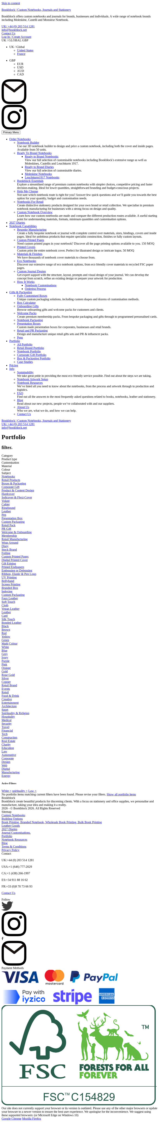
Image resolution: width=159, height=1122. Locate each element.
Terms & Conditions (14, 846)
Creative (7, 699)
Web (4, 765)
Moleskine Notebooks (38, 174)
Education (8, 748)
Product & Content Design (18, 490)
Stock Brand (9, 549)
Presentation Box (12, 518)
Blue (4, 650)
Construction (9, 737)
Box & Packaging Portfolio (33, 358)
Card (5, 615)
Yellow (6, 636)
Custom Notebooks (13, 815)
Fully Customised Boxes (32, 295)
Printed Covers (26, 247)
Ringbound (8, 507)
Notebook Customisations (40, 285)
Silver (5, 678)
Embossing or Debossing (17, 570)
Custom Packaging (13, 521)
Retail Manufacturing (15, 539)
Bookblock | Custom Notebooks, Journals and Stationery (36, 9)
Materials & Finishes (29, 254)
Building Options (12, 818)
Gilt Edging (9, 563)
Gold (5, 671)
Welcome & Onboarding (17, 532)
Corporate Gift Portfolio (31, 355)
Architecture (9, 706)
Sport (5, 709)
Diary (5, 546)
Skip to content (11, 3)
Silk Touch (8, 619)
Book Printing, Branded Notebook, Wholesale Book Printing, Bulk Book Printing (52, 822)
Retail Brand (9, 685)
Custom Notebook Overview (35, 212)
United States (25, 50)
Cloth (5, 605)
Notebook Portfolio (29, 351)
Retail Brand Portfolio (30, 348)
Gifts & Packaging (20, 292)
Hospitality (8, 716)
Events (6, 688)
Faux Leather (10, 598)
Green (5, 640)
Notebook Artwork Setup (32, 379)
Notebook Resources (30, 382)
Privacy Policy (10, 850)
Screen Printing (11, 584)
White (5, 647)
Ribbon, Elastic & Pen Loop (19, 574)
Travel (5, 727)
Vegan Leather (10, 608)
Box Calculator (26, 302)
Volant (6, 501)
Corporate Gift (10, 487)
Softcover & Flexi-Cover (17, 497)
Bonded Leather (11, 622)
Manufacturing (11, 772)
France (21, 53)
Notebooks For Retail (30, 201)
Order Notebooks (20, 139)
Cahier (6, 504)
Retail (5, 692)
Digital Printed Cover (15, 560)
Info (11, 368)
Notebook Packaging (30, 320)
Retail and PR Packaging (32, 330)
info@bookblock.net (14, 30)
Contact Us (8, 33)
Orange (6, 668)
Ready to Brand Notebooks (41, 156)
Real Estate (8, 741)
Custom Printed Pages (30, 240)
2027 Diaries (17, 222)
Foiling (6, 553)
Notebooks (8, 476)
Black (5, 626)
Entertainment (10, 702)
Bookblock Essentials (30, 181)
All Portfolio (24, 344)
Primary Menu (11, 132)
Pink (4, 664)
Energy (6, 775)
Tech (5, 734)
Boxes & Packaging (14, 483)
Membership (9, 535)
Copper (6, 681)
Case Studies (25, 361)
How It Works (26, 281)
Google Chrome (11, 1118)
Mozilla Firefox (31, 1118)
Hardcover (8, 494)
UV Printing (9, 577)
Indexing (7, 591)
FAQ (20, 393)
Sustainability (25, 372)
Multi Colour (9, 643)
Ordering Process (35, 288)
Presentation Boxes (29, 323)
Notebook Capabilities (23, 226)
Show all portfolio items (121, 794)
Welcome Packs (26, 313)
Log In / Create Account (16, 36)
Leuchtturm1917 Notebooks (42, 177)
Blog (20, 400)
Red (4, 633)
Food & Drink (10, 695)
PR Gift (6, 528)
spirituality (20, 791)
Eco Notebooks (26, 261)
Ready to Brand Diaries (39, 167)
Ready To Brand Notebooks (34, 153)
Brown (6, 629)
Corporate (8, 758)
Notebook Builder (28, 142)
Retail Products (11, 480)
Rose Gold (8, 675)
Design (6, 762)
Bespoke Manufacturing (32, 229)
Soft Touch (8, 601)
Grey (5, 654)
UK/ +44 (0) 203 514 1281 (18, 26)
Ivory (5, 657)
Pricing (13, 365)
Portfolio (14, 341)
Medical (6, 720)
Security (7, 723)
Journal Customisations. (16, 832)
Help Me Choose (27, 191)
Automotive (9, 755)
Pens (20, 337)
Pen (4, 514)
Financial (7, 730)
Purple (6, 661)
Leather (6, 511)
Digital (6, 768)
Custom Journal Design (31, 271)
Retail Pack (9, 525)
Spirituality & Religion (15, 713)
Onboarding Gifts (28, 306)
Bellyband (8, 581)
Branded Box (10, 588)
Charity (6, 744)
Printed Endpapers (13, 567)
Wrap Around (10, 542)
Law (4, 751)
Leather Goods (11, 825)
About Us (23, 407)
